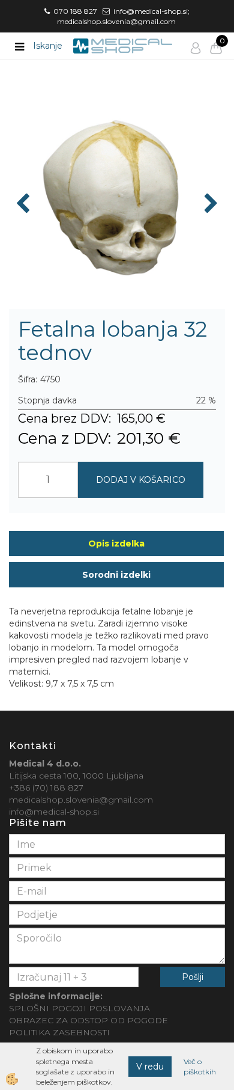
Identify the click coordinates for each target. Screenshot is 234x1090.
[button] (209, 204)
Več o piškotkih (200, 1066)
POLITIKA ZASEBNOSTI (59, 1032)
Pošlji (192, 977)
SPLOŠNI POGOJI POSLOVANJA (79, 1008)
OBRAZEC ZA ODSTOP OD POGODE (88, 1020)
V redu (150, 1066)
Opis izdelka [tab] (116, 543)
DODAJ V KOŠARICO (140, 479)
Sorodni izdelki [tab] (116, 574)
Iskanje (47, 45)
